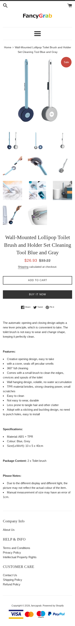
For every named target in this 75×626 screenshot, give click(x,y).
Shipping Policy (12, 579)
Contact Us (10, 575)
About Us (9, 529)
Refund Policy (11, 584)
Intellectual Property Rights (20, 557)
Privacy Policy (12, 552)
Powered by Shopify (53, 605)
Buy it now (37, 294)
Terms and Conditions (16, 548)
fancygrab (36, 605)
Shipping (23, 266)
